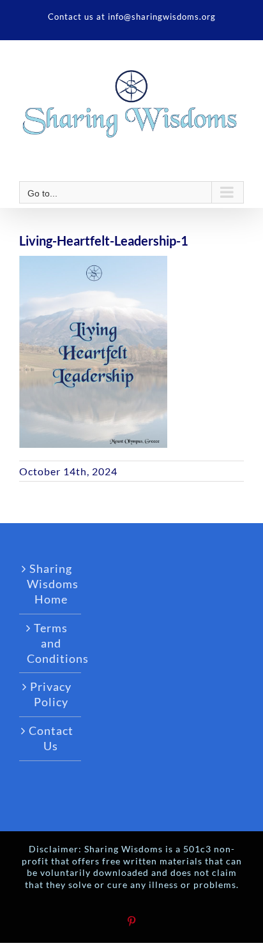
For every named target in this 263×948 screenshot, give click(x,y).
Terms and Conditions (51, 643)
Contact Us (51, 738)
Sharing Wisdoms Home (51, 583)
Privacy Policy (50, 694)
